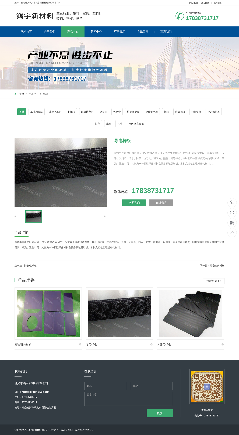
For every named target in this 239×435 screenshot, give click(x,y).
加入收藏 (205, 3)
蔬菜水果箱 (55, 111)
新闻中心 (96, 31)
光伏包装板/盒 (136, 123)
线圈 (108, 123)
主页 (21, 93)
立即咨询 (134, 202)
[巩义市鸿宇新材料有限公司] (60, 16)
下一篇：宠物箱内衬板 (212, 265)
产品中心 (72, 31)
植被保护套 (133, 111)
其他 (119, 123)
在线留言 (142, 31)
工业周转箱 (36, 111)
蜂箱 (166, 111)
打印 (97, 123)
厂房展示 (119, 31)
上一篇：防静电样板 (26, 265)
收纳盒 (117, 111)
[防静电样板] (190, 313)
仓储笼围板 (152, 111)
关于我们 (49, 31)
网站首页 (26, 31)
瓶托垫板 (196, 111)
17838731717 (232, 202)
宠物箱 (71, 111)
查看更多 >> (213, 280)
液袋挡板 (180, 111)
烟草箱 (103, 111)
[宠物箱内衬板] (48, 313)
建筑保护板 (214, 111)
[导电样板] (119, 313)
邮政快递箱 (87, 111)
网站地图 (193, 3)
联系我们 (218, 3)
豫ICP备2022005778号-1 (81, 430)
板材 (45, 93)
